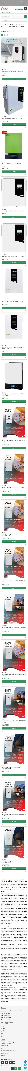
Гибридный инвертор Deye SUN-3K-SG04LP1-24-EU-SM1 (13, 441)
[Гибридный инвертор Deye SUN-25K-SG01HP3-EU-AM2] (14, 749)
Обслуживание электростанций (7, 1050)
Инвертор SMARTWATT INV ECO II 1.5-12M (13, 211)
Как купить (3, 1030)
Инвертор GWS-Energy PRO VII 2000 (11, 163)
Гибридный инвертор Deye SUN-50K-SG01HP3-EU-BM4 (11, 861)
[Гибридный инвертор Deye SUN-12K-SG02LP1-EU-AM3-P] (14, 655)
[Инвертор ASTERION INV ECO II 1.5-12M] (14, 100)
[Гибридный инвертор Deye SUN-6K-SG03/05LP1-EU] (14, 515)
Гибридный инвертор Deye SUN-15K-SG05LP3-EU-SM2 (14, 721)
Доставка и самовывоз (6, 1043)
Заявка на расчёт (4, 1053)
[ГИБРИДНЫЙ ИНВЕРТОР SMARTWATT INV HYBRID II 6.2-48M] (14, 329)
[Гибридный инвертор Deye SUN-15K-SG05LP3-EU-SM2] (14, 702)
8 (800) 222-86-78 (6, 1013)
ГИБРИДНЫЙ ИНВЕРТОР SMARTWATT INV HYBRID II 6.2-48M (13, 348)
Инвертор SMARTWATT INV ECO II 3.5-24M (13, 256)
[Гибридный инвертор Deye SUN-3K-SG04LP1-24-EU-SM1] (14, 422)
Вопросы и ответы (5, 1052)
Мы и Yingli (3, 1028)
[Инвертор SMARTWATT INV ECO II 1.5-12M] (14, 192)
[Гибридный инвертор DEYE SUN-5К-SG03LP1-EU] (14, 469)
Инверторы (5, 20)
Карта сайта (3, 1055)
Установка (3, 1048)
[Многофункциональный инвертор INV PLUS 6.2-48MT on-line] (14, 375)
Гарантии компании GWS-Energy (7, 1042)
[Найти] (25, 16)
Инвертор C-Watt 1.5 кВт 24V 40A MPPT (12, 71)
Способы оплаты (4, 1045)
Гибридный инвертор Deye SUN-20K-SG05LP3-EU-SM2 (14, 815)
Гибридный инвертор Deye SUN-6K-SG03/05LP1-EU (11, 534)
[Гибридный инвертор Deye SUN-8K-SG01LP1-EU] (14, 562)
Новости (3, 1035)
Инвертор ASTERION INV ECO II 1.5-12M (12, 118)
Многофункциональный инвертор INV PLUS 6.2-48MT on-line (13, 394)
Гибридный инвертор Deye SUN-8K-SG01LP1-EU (13, 581)
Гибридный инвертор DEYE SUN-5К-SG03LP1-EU (14, 488)
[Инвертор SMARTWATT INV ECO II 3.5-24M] (14, 238)
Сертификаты (4, 1031)
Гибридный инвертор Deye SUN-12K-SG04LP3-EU (14, 628)
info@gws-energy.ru (6, 1017)
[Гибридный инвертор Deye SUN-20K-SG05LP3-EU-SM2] (14, 796)
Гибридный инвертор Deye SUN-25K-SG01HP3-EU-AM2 (11, 768)
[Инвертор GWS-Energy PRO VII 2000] (14, 145)
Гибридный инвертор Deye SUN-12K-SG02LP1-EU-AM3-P (14, 675)
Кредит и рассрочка (5, 1047)
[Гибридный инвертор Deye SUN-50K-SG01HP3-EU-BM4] (14, 842)
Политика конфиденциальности (7, 1036)
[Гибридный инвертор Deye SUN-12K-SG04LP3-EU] (14, 609)
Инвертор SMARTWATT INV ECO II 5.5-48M (13, 301)
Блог (2, 1033)
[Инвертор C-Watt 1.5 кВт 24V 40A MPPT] (14, 53)
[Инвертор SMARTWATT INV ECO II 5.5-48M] (14, 283)
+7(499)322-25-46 (5, 12)
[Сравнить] (2, 82)
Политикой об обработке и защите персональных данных (13, 4)
